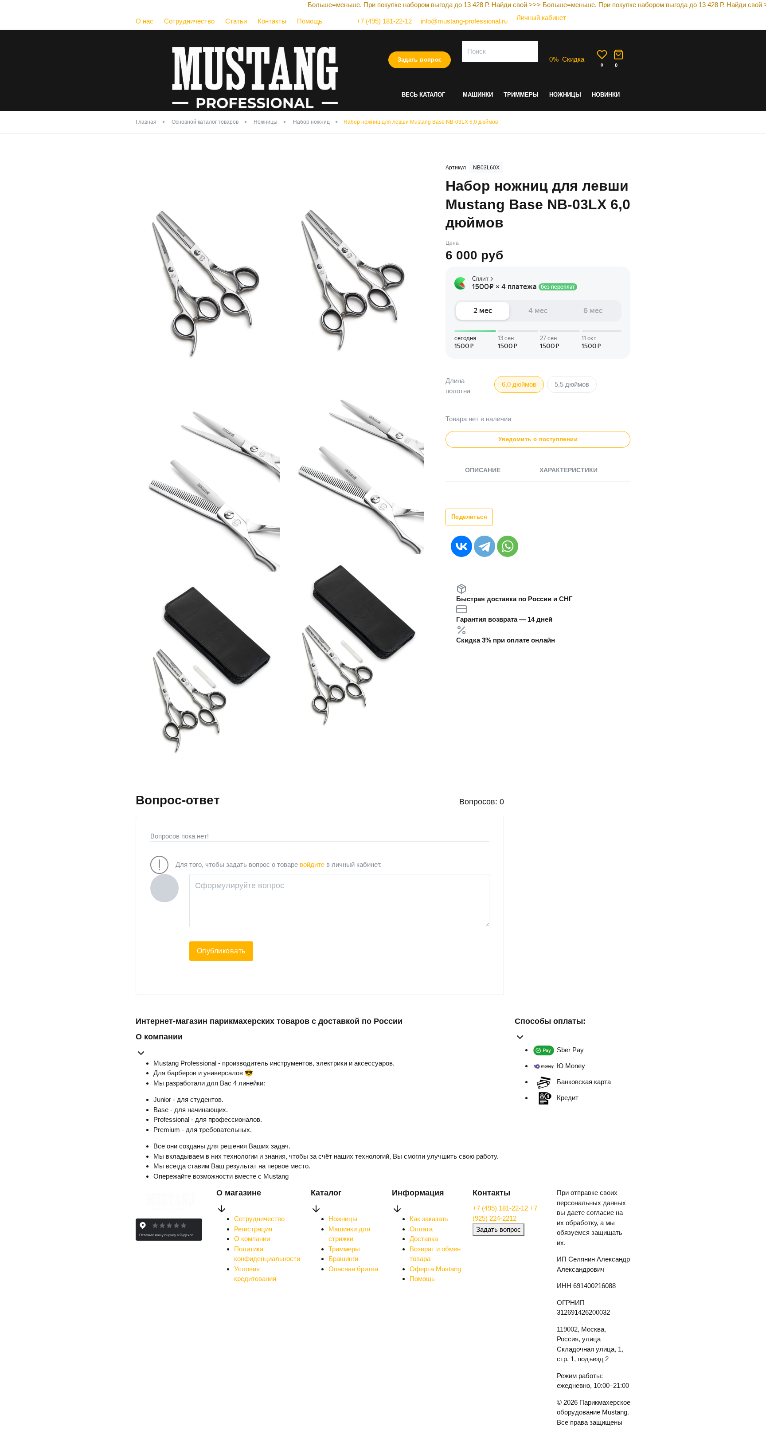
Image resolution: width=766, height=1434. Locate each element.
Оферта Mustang (435, 1269)
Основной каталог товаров (205, 122)
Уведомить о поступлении (538, 439)
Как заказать (429, 1218)
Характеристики (568, 470)
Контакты (272, 21)
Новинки (606, 94)
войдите (312, 864)
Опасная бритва (353, 1269)
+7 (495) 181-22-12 (501, 1208)
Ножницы (565, 94)
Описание (482, 470)
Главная (146, 122)
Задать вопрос (420, 59)
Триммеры (521, 94)
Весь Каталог (423, 94)
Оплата (421, 1229)
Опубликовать (221, 951)
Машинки (478, 94)
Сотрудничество (189, 21)
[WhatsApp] (507, 546)
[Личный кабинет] (537, 26)
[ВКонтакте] (461, 546)
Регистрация (253, 1229)
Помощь (309, 21)
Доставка (424, 1238)
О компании (252, 1238)
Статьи (236, 21)
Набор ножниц (311, 122)
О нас (144, 21)
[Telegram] (484, 546)
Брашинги (343, 1258)
